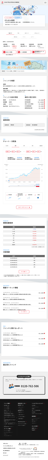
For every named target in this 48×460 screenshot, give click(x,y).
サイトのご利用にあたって (8, 445)
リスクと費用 (24, 443)
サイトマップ (5, 455)
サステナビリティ (21, 421)
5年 (32, 145)
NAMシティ (20, 412)
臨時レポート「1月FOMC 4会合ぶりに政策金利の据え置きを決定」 (17, 304)
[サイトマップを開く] (45, 2)
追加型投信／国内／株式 (15, 22)
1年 (15, 145)
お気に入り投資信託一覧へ (9, 54)
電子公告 (4, 452)
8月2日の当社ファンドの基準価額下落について (13, 345)
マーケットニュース (35, 418)
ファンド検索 (6, 407)
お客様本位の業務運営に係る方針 (9, 448)
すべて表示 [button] (23, 271)
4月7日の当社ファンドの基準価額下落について (13, 334)
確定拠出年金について (8, 426)
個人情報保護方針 (6, 450)
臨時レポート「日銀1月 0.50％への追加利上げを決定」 (14, 309)
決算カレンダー (7, 410)
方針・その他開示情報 (36, 410)
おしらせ (33, 421)
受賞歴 (33, 408)
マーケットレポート (7, 432)
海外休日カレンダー (7, 412)
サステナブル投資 (21, 425)
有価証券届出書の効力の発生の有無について (9, 420)
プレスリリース (35, 407)
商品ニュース (34, 419)
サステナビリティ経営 (22, 423)
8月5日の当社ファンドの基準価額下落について (13, 340)
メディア (33, 423)
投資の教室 (20, 418)
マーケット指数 (7, 430)
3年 (24, 145)
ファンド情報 (7, 403)
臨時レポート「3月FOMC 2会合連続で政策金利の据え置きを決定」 (17, 294)
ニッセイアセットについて (37, 403)
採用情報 (33, 412)
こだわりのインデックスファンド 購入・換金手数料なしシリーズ (9, 424)
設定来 (41, 145)
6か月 (7, 145)
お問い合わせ (20, 414)
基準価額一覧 (6, 405)
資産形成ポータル (21, 403)
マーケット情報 (7, 428)
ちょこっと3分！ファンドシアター (9, 417)
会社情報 (33, 405)
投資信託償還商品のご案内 (9, 415)
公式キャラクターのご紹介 (37, 413)
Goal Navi (20, 409)
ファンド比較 (6, 408)
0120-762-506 (30, 386)
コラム (5, 434)
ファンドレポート (7, 435)
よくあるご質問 (21, 416)
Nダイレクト (20, 407)
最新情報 (34, 416)
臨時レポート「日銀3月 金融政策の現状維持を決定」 (14, 299)
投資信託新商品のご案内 (8, 413)
